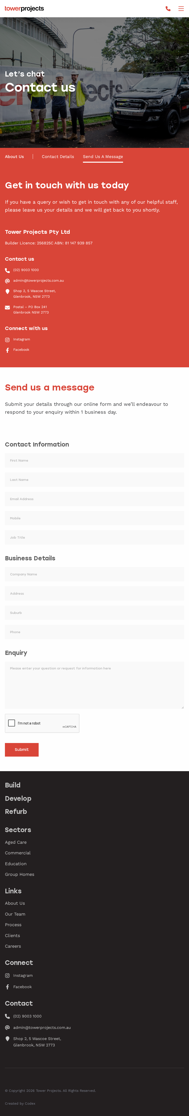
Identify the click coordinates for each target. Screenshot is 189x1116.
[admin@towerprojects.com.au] (94, 280)
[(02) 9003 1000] (94, 270)
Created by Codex (20, 1103)
